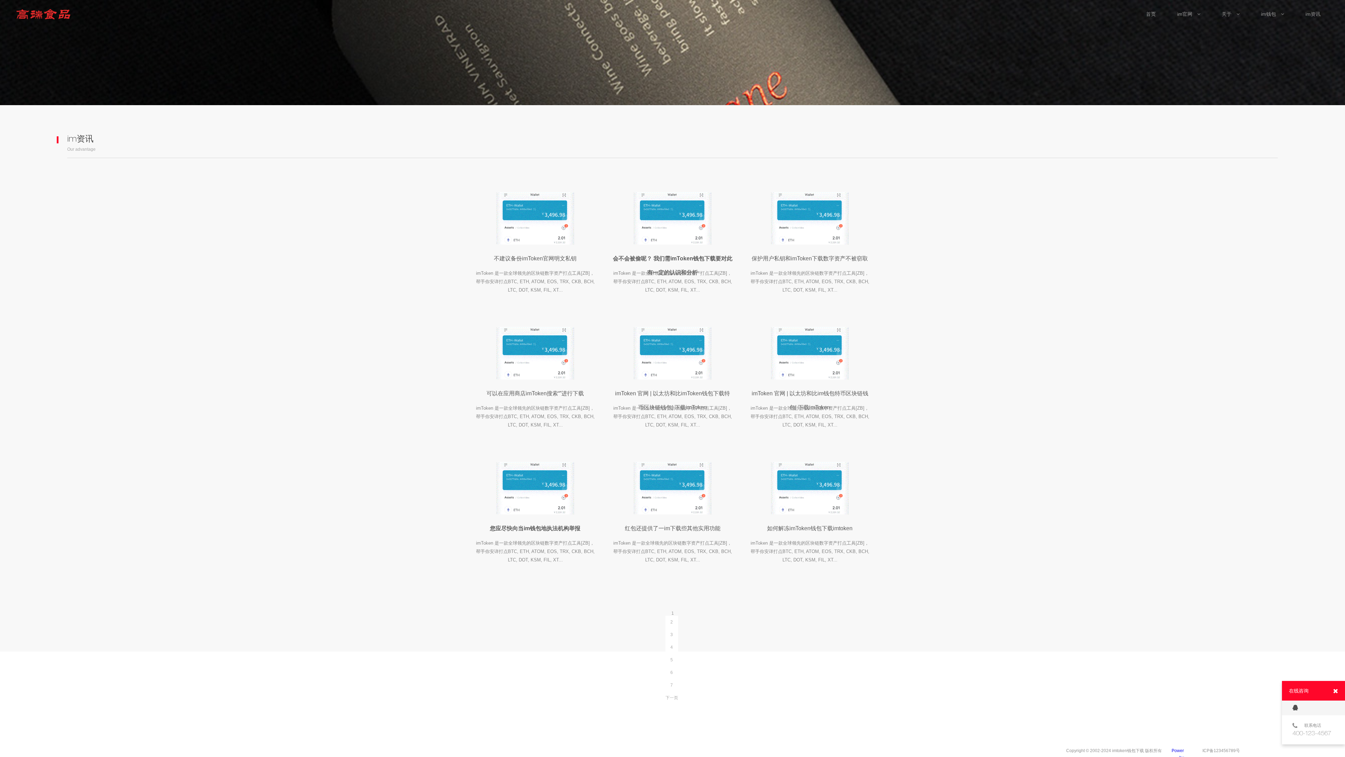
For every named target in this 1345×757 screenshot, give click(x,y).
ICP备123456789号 (1221, 750)
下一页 (671, 697)
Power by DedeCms (1175, 751)
